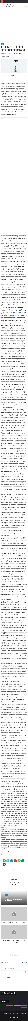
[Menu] (2, 7)
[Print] (4, 864)
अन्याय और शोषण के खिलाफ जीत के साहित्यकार (14, 900)
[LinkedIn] (11, 860)
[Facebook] (4, 860)
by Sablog (24, 1013)
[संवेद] (10, 6)
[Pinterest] (15, 860)
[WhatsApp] (19, 860)
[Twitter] (7, 860)
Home (3, 41)
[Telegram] (22, 860)
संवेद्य (7, 41)
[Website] (13, 884)
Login (25, 962)
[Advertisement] (14, 24)
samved (8, 53)
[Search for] (26, 7)
